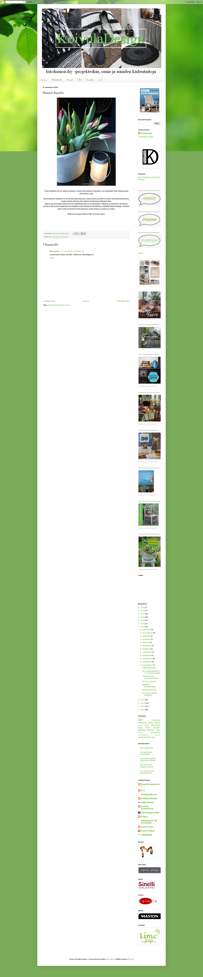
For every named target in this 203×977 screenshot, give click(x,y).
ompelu (140, 733)
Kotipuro (144, 817)
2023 (143, 611)
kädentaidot (64, 237)
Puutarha (90, 79)
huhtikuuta (147, 655)
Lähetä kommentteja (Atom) (59, 305)
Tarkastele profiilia (145, 137)
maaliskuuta (148, 659)
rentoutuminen (143, 735)
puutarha (155, 732)
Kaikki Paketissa (147, 802)
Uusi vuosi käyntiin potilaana (149, 694)
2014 (143, 710)
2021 (143, 617)
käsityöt (142, 730)
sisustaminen (144, 737)
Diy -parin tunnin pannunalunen (147, 772)
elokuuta (146, 642)
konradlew (110, 959)
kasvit (157, 723)
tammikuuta (148, 665)
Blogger (131, 959)
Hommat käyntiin (149, 690)
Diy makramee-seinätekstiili (146, 753)
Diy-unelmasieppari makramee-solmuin (148, 759)
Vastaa (52, 258)
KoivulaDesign (146, 133)
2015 (143, 706)
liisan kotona (54, 251)
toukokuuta (147, 652)
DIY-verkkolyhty (146, 748)
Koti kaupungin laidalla (150, 813)
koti (148, 727)
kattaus (140, 725)
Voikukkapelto (146, 835)
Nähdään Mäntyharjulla (148, 686)
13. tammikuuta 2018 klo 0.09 (72, 251)
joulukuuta (147, 630)
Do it (143, 790)
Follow (140, 253)
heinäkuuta (147, 646)
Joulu (100, 79)
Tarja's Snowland (148, 831)
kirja (57, 237)
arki (53, 237)
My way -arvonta (149, 681)
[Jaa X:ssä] (79, 233)
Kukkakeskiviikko (149, 668)
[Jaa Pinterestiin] (84, 233)
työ (153, 737)
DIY (79, 79)
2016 (143, 703)
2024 (143, 608)
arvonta (156, 720)
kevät (147, 725)
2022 (143, 614)
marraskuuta (148, 633)
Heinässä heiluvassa (149, 794)
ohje (158, 730)
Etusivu (44, 79)
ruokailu (157, 735)
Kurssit (70, 79)
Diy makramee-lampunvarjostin (146, 766)
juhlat (151, 723)
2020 (143, 620)
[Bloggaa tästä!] (77, 233)
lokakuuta (147, 636)
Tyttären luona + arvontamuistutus (150, 677)
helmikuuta (147, 662)
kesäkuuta (147, 649)
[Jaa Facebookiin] (82, 233)
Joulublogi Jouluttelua (149, 798)
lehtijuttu (150, 730)
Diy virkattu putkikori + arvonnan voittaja (151, 672)
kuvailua (156, 728)
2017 (143, 700)
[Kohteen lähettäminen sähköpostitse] (74, 233)
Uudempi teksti (49, 301)
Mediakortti (57, 79)
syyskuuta (147, 639)
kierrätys (155, 725)
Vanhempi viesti (123, 301)
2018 (143, 627)
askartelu (142, 723)
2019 (143, 624)
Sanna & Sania (147, 827)
